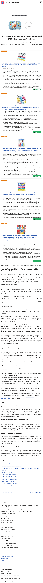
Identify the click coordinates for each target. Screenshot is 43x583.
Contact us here (30, 397)
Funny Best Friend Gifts (7, 536)
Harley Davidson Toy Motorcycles (9, 547)
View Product (37, 89)
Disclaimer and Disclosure (7, 556)
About (2, 560)
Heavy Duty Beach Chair (7, 516)
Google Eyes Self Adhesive (8, 529)
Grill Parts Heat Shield (6, 534)
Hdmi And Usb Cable (6, 545)
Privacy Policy (4, 558)
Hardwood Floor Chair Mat (8, 513)
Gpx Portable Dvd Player (7, 520)
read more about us (6, 398)
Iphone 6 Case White (6, 522)
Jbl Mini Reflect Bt (5, 518)
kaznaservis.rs (10, 582)
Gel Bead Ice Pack (5, 538)
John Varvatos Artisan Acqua (8, 543)
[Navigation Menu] (41, 2)
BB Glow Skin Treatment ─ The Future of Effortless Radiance (16, 511)
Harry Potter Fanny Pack (7, 550)
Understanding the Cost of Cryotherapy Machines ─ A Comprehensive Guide (21, 509)
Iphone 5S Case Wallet (7, 527)
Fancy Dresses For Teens (7, 525)
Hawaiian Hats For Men (7, 541)
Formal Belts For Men (6, 532)
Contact (3, 563)
